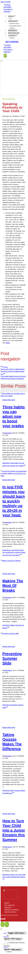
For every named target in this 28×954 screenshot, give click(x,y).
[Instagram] (5, 918)
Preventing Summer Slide (12, 658)
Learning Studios (14, 23)
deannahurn (8, 433)
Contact (7, 907)
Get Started (9, 905)
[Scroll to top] (3, 924)
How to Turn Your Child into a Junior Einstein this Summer (13, 830)
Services (6, 936)
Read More (13, 552)
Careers (12, 37)
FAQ (10, 18)
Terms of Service (11, 909)
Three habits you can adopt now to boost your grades (13, 416)
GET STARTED (11, 42)
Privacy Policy (10, 912)
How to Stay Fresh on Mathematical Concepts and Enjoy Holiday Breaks (12, 369)
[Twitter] (3, 918)
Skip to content (6, 2)
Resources (13, 33)
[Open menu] (5, 56)
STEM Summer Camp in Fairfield (15, 27)
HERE (8, 343)
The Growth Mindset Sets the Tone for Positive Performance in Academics (13, 376)
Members (12, 30)
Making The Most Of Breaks (12, 585)
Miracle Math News (8, 99)
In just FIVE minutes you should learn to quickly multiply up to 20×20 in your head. (13, 501)
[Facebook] (1, 918)
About (6, 903)
